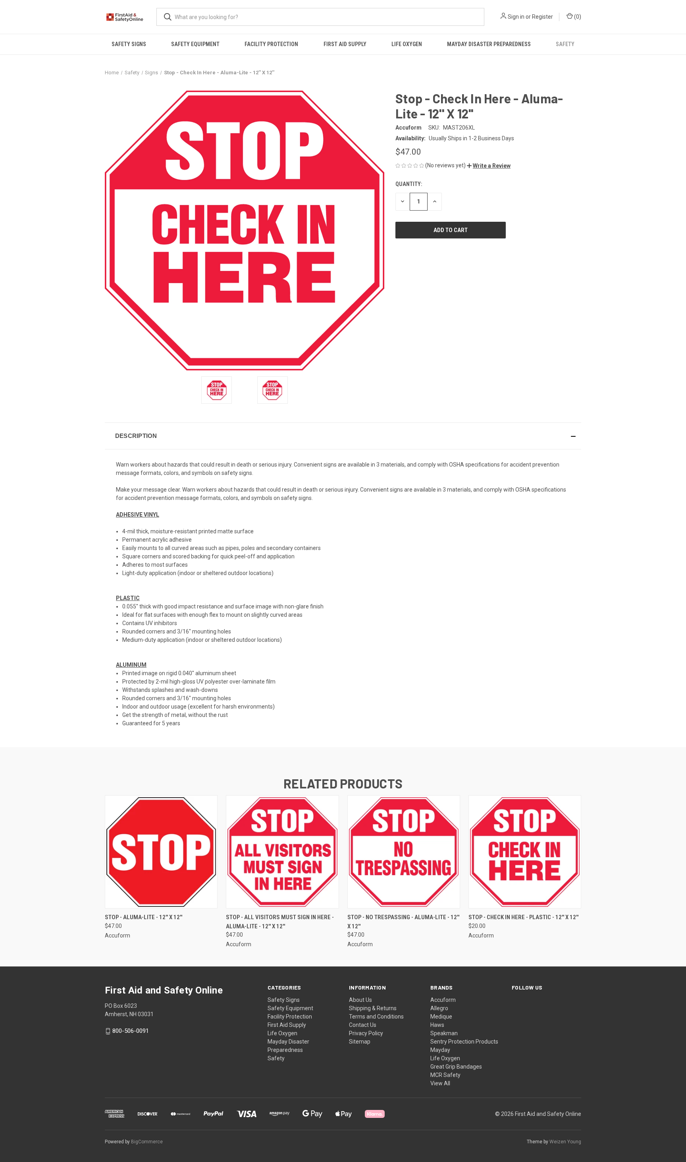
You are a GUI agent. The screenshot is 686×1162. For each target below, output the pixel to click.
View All (440, 1083)
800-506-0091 (130, 1030)
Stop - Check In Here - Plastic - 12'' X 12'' (523, 917)
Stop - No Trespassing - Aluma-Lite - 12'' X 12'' (403, 922)
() (577, 17)
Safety (565, 44)
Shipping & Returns (373, 1008)
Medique (441, 1016)
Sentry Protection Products (464, 1041)
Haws (437, 1025)
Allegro (439, 1008)
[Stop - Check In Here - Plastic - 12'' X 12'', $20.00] (525, 852)
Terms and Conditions (376, 1016)
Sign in (516, 17)
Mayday (440, 1050)
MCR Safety (445, 1075)
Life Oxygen (406, 44)
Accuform (443, 1000)
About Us (360, 1000)
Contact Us (362, 1025)
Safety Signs (129, 44)
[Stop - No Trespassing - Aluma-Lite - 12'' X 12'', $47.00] (404, 852)
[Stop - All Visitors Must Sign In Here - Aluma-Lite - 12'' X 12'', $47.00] (282, 852)
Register (542, 17)
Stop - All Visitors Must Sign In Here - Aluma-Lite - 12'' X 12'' (280, 922)
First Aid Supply (345, 44)
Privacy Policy (366, 1033)
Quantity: (408, 184)
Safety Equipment (195, 44)
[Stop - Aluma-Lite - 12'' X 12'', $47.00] (161, 852)
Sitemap (359, 1041)
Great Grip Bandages (456, 1066)
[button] (489, 166)
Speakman (444, 1033)
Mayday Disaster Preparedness (489, 44)
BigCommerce (147, 1142)
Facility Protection (271, 44)
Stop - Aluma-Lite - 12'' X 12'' (143, 917)
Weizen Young (565, 1142)
